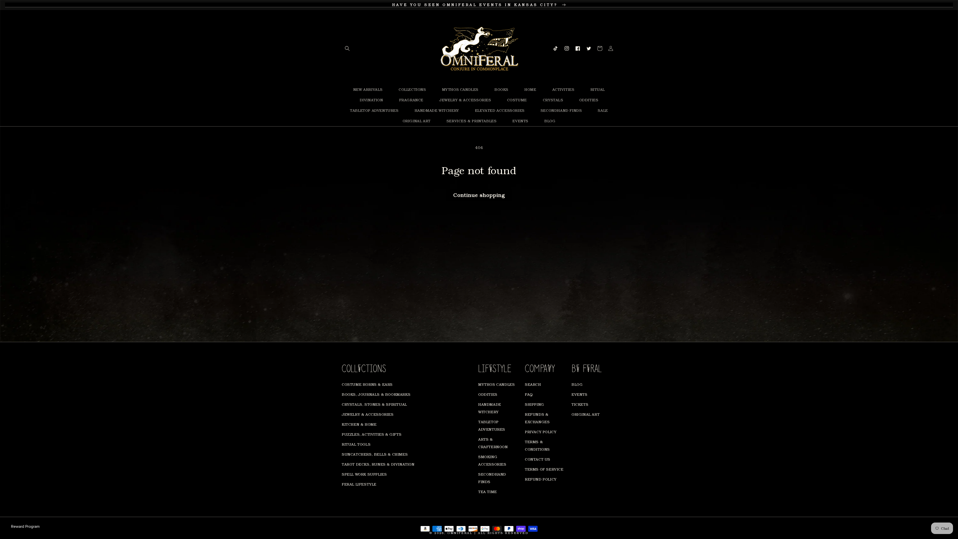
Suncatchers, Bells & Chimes (375, 454)
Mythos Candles (496, 384)
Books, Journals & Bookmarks (376, 394)
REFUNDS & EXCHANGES (537, 418)
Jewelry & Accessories (368, 414)
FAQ (529, 394)
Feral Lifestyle (359, 484)
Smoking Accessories (492, 460)
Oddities (487, 394)
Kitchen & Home (359, 424)
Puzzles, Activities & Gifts (371, 434)
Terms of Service (544, 469)
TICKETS (580, 404)
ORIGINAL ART (585, 414)
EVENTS (580, 394)
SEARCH (533, 384)
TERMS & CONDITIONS (537, 445)
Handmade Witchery (489, 408)
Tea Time (487, 491)
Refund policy (541, 479)
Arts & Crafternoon (493, 443)
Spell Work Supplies (364, 474)
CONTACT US (537, 459)
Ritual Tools (356, 444)
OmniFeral (459, 533)
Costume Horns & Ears (367, 384)
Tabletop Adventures (491, 425)
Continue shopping (479, 195)
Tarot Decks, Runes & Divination (378, 464)
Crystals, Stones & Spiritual (374, 404)
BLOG (577, 384)
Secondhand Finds (492, 478)
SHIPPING (534, 404)
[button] (347, 48)
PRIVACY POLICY (540, 431)
